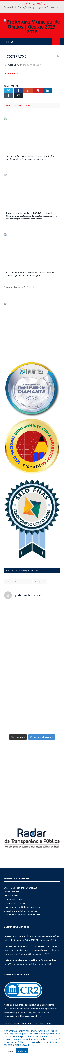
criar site (23, 1004)
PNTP (16, 1023)
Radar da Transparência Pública (38, 1023)
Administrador (15, 65)
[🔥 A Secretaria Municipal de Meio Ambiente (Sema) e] (32, 683)
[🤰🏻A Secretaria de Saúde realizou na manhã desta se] (32, 716)
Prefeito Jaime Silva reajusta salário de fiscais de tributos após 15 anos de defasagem (30, 274)
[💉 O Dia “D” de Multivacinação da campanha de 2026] (32, 651)
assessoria (25, 1008)
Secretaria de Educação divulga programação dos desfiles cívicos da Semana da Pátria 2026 (33, 7)
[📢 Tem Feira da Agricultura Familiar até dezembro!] (32, 618)
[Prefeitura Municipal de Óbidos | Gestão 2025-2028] (32, 26)
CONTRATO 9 (11, 73)
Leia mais (43, 1042)
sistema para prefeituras (42, 1004)
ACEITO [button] (22, 1050)
